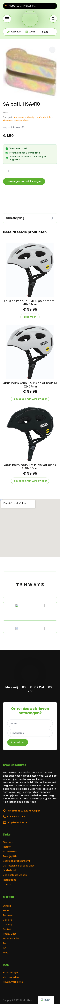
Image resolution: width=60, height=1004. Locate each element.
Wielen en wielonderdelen (16, 120)
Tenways (8, 915)
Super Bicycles (11, 938)
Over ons (8, 842)
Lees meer (30, 317)
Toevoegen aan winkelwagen (24, 181)
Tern (5, 943)
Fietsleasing (9, 879)
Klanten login (10, 972)
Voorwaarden (11, 977)
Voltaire (7, 920)
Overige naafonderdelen (39, 117)
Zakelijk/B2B (10, 856)
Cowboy (7, 924)
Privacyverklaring (13, 982)
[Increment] (11, 171)
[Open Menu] (7, 19)
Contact (8, 884)
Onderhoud (9, 870)
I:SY (5, 948)
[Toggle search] (53, 19)
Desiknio (7, 929)
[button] (52, 50)
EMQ (5, 952)
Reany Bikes (9, 933)
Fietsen (7, 846)
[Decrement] (5, 171)
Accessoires (20, 117)
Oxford (7, 906)
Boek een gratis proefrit (16, 861)
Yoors (6, 910)
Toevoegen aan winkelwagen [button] (30, 399)
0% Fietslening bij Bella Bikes (19, 865)
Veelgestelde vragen (15, 875)
